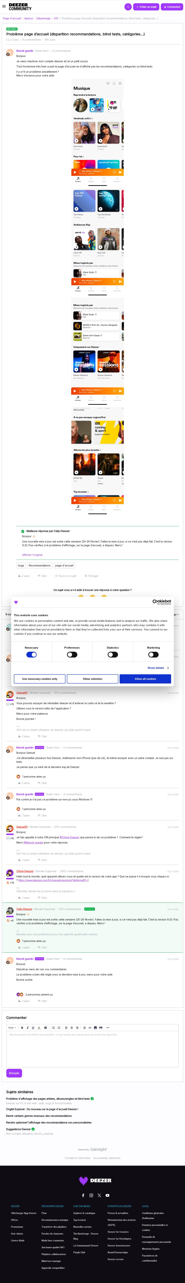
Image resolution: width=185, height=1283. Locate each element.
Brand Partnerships (118, 1252)
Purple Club (79, 1252)
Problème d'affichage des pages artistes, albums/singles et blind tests (48, 1098)
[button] (4, 7)
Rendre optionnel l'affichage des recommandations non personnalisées (49, 1122)
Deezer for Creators (118, 1231)
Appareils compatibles (53, 1267)
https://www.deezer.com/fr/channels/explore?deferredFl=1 (53, 880)
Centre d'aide (17, 1240)
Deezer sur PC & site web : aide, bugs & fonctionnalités (39, 1103)
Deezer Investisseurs (119, 1245)
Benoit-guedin (24, 50)
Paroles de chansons (52, 1233)
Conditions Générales (78, 1158)
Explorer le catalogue (84, 1213)
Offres (14, 1220)
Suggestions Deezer (18, 1129)
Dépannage (43, 18)
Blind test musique (51, 1261)
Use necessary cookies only (39, 678)
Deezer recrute (116, 1259)
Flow (44, 1213)
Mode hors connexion (53, 1240)
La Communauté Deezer (85, 1245)
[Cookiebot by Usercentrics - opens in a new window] (155, 602)
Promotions (17, 1226)
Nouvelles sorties (82, 1226)
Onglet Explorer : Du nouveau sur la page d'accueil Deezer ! (42, 1109)
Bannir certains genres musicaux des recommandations (39, 1115)
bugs (21, 565)
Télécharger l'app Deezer (23, 1213)
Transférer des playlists (54, 1226)
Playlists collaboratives (54, 1254)
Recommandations (40, 565)
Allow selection (92, 678)
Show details (156, 668)
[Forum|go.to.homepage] (20, 6)
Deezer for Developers (119, 1238)
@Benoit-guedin (33, 842)
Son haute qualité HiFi (53, 1247)
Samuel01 (22, 692)
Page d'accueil (12, 18)
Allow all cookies (145, 678)
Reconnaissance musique (55, 1220)
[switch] (72, 655)
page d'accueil (64, 565)
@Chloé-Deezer (69, 837)
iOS (56, 18)
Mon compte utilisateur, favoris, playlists (29, 1133)
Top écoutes (79, 1220)
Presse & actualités (118, 1213)
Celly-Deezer (24, 909)
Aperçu (28, 18)
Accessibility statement (106, 1158)
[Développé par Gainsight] (92, 1150)
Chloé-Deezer (25, 871)
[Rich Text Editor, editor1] (92, 1049)
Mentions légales (151, 1248)
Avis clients (17, 1233)
